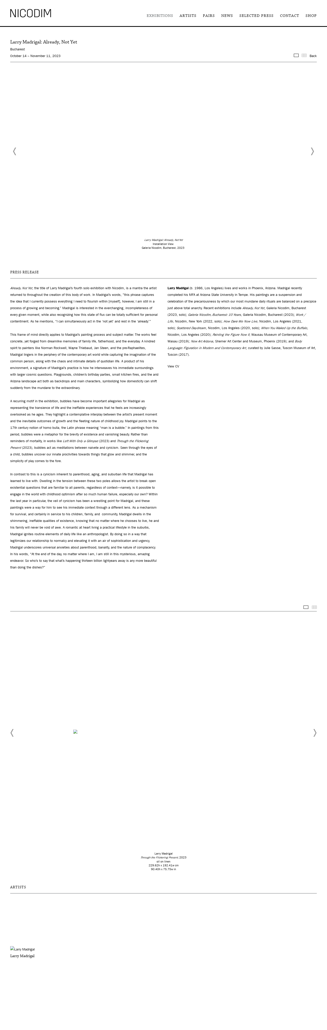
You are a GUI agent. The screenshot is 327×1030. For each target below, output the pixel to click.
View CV (173, 366)
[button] (12, 733)
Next (312, 151)
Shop (311, 15)
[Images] (296, 55)
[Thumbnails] (304, 55)
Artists (188, 15)
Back (313, 56)
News (227, 15)
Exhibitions (160, 15)
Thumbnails (314, 607)
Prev (15, 151)
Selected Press (256, 15)
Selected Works (305, 607)
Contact (289, 15)
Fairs (209, 15)
